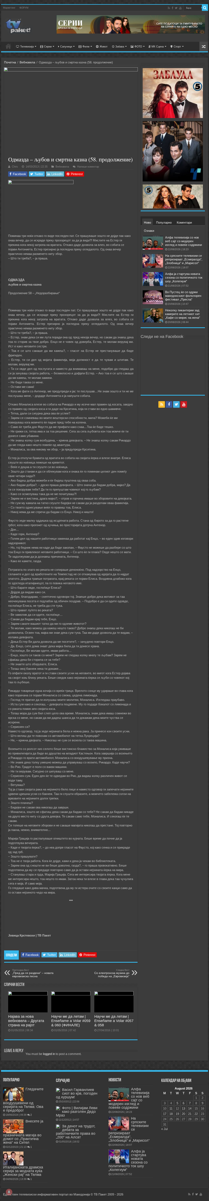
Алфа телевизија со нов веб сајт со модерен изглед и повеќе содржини (183, 241)
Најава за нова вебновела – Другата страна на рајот (26, 1020)
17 (164, 1113)
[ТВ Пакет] (18, 25)
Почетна (10, 62)
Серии (48, 46)
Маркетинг (9, 7)
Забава (119, 46)
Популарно (164, 222)
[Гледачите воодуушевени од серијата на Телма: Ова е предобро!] (13, 1094)
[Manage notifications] (9, 1192)
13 (183, 1108)
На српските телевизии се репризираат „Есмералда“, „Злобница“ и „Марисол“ (183, 259)
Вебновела (27, 62)
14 (189, 1108)
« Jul (164, 1129)
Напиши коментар (88, 166)
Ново (147, 222)
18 (171, 1113)
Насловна (8, 46)
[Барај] (205, 8)
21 (189, 1113)
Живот (104, 46)
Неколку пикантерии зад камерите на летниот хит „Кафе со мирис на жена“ (182, 313)
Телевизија (27, 46)
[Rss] (168, 8)
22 (196, 1113)
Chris (15, 166)
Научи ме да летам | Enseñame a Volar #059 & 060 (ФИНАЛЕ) (70, 1020)
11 (170, 1108)
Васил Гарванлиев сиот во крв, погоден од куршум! (76, 1093)
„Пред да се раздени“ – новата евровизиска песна (32, 973)
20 (183, 1113)
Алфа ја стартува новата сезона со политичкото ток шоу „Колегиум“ (183, 277)
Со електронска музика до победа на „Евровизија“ (111, 973)
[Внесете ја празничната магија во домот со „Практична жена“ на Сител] (13, 1126)
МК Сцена (157, 46)
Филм (85, 46)
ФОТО (138, 46)
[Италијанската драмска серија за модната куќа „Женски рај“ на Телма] (13, 1158)
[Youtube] (180, 8)
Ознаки (149, 230)
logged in (49, 1054)
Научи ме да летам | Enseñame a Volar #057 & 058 (113, 1020)
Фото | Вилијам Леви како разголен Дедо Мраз (76, 1111)
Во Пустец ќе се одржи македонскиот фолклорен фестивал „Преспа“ (183, 295)
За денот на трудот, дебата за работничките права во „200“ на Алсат (75, 1131)
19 (177, 1113)
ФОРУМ (23, 7)
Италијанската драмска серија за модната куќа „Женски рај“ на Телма (23, 1171)
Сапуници (66, 46)
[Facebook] (172, 8)
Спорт (177, 46)
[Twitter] (176, 8)
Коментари (184, 222)
